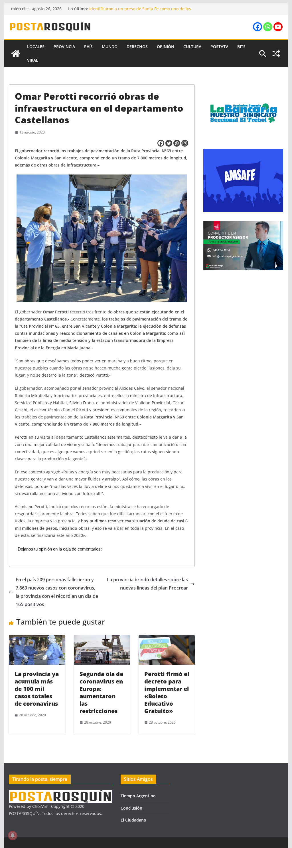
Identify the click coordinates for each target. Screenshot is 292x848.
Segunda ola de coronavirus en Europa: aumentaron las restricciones (101, 692)
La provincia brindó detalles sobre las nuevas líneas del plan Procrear (147, 583)
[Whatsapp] (267, 26)
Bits (241, 46)
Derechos (137, 46)
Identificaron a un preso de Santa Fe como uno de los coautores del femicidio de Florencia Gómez (140, 11)
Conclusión (131, 808)
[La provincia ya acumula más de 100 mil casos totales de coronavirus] (37, 639)
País (88, 46)
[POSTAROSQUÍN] (16, 53)
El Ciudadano (133, 820)
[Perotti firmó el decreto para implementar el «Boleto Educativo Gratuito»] (167, 639)
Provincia (64, 46)
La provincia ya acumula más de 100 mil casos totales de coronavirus (37, 688)
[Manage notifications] (12, 835)
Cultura (192, 46)
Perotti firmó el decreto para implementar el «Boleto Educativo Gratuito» (166, 692)
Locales (35, 46)
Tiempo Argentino (138, 795)
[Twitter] (168, 143)
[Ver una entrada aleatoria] (276, 53)
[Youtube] (278, 26)
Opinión (165, 46)
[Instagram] (184, 143)
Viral (32, 60)
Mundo (109, 46)
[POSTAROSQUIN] (60, 793)
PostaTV (219, 46)
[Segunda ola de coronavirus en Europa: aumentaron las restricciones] (102, 639)
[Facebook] (257, 26)
